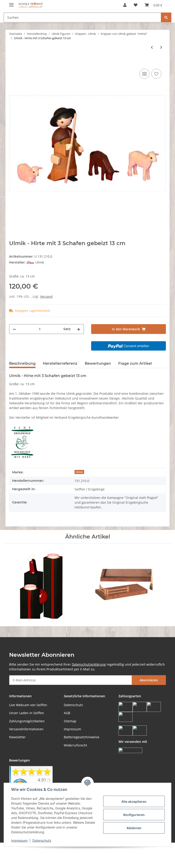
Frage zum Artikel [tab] (135, 363)
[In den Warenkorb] (12, 62)
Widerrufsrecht (75, 745)
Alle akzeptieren (134, 801)
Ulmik (79, 472)
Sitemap (70, 721)
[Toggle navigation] (11, 3)
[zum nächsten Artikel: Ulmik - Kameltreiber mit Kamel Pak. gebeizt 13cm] (161, 47)
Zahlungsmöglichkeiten (27, 721)
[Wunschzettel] (135, 5)
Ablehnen (134, 828)
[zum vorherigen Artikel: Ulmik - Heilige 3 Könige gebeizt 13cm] (152, 47)
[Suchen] (166, 17)
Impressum (72, 729)
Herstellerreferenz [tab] (60, 363)
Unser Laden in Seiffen (26, 713)
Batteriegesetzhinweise (81, 737)
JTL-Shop (151, 848)
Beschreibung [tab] (22, 363)
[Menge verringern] (14, 329)
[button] (125, 5)
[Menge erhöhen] (79, 329)
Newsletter (17, 737)
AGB (67, 713)
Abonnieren (149, 680)
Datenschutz (73, 705)
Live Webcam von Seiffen (28, 705)
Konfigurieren (134, 815)
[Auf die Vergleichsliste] (144, 74)
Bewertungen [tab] (98, 363)
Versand (46, 296)
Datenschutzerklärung (89, 664)
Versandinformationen (26, 729)
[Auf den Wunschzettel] (156, 74)
